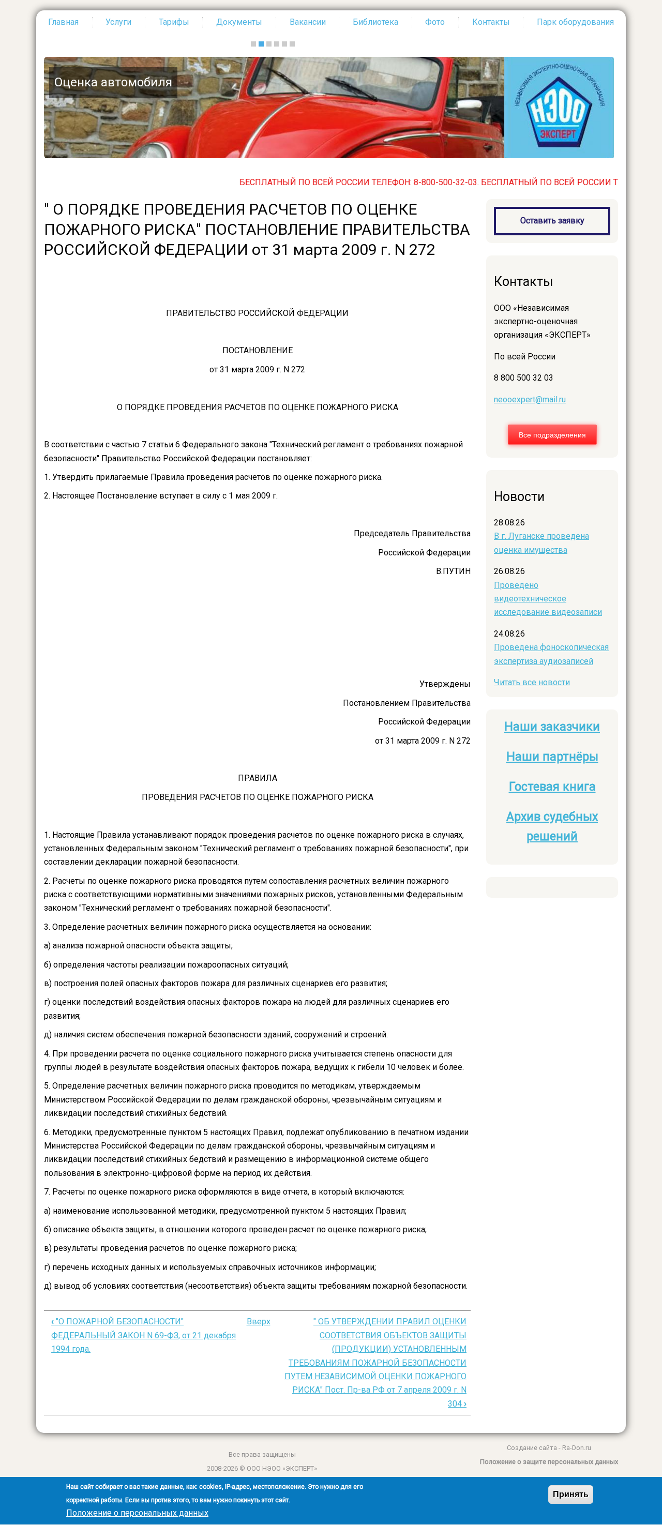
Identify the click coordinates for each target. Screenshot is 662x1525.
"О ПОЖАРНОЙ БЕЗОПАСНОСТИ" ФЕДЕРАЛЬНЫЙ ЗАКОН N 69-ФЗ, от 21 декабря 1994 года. (143, 1335)
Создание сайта (532, 1448)
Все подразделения (552, 434)
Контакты (491, 22)
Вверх (258, 1321)
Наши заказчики (552, 727)
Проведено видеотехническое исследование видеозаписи (548, 598)
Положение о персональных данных (137, 1513)
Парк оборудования (575, 22)
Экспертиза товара (500, 82)
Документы (239, 22)
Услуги (118, 22)
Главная (63, 22)
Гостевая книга (552, 787)
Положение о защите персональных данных (549, 1462)
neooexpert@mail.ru (530, 399)
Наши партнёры (552, 757)
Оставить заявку (552, 220)
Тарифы (174, 22)
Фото (435, 22)
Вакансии (308, 22)
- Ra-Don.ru (574, 1448)
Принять (571, 1494)
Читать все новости (532, 682)
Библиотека (375, 22)
